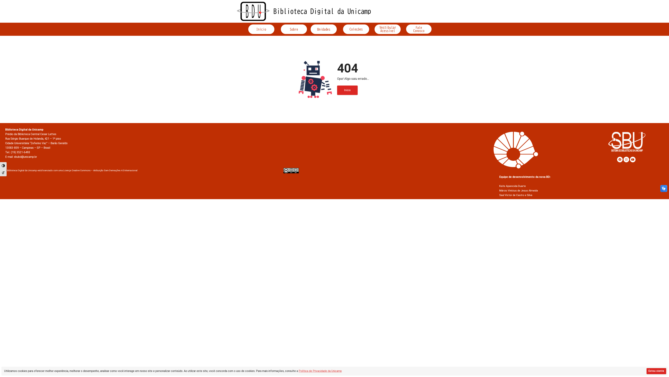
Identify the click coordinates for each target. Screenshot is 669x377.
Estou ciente (656, 370)
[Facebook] (620, 159)
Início (347, 90)
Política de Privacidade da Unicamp (320, 371)
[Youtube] (633, 159)
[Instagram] (626, 159)
